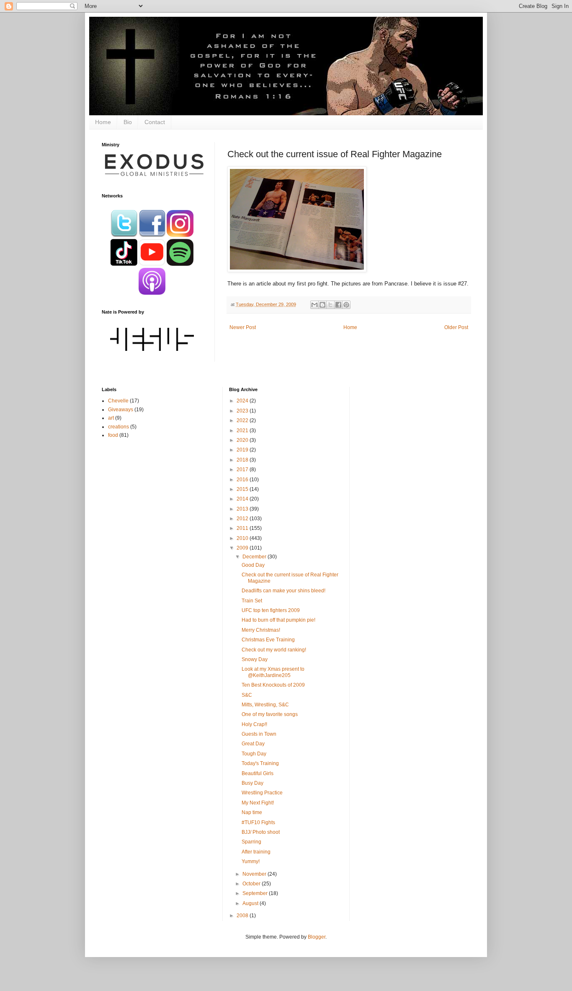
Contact (154, 122)
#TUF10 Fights (258, 822)
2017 (243, 469)
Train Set (252, 601)
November (255, 874)
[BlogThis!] (322, 305)
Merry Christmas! (261, 630)
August (251, 903)
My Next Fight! (258, 803)
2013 (243, 509)
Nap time (252, 812)
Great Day (253, 744)
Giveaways (120, 409)
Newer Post (242, 327)
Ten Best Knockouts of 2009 (273, 685)
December (255, 557)
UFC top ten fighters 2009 (271, 610)
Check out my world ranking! (274, 650)
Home (103, 122)
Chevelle (118, 401)
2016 (243, 480)
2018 (243, 460)
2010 (243, 538)
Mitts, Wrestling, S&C (265, 705)
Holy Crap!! (254, 724)
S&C (247, 695)
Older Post (456, 327)
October (252, 884)
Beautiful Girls (257, 773)
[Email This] (314, 305)
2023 (243, 411)
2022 (243, 420)
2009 (243, 548)
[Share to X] (330, 305)
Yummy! (251, 861)
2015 (243, 489)
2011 (243, 528)
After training (256, 852)
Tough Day (254, 754)
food (113, 435)
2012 (243, 518)
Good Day (253, 565)
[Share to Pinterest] (346, 305)
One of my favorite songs (270, 714)
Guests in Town (259, 734)
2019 (243, 450)
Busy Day (252, 783)
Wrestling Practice (262, 793)
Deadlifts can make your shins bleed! (283, 591)
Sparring (251, 842)
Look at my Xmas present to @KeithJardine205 (273, 672)
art (111, 418)
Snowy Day (255, 659)
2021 (243, 430)
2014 (243, 499)
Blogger (316, 937)
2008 (243, 915)
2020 (243, 440)
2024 (243, 401)
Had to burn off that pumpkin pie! (278, 620)
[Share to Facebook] (338, 305)
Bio (128, 122)
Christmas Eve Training (268, 640)
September (255, 893)
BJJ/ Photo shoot (261, 832)
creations (118, 427)
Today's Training (260, 763)
